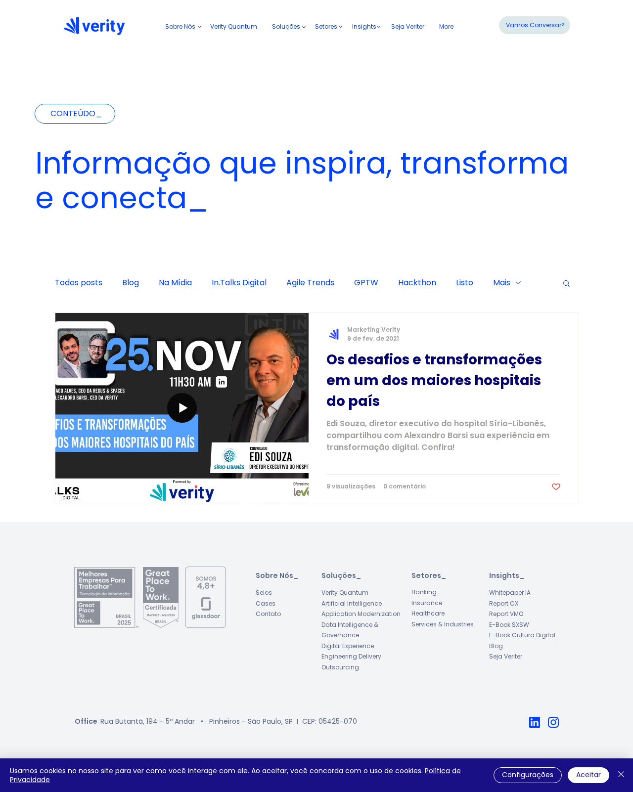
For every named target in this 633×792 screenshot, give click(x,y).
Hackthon (417, 282)
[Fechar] (621, 775)
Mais (501, 282)
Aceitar (588, 775)
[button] (326, 26)
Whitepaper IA (510, 592)
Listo (464, 282)
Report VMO (506, 614)
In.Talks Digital (239, 282)
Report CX (503, 603)
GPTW (366, 282)
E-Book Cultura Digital (522, 635)
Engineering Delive (348, 656)
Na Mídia (175, 282)
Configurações (527, 775)
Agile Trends (310, 282)
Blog (130, 282)
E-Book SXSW (509, 624)
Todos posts (78, 282)
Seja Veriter (505, 656)
